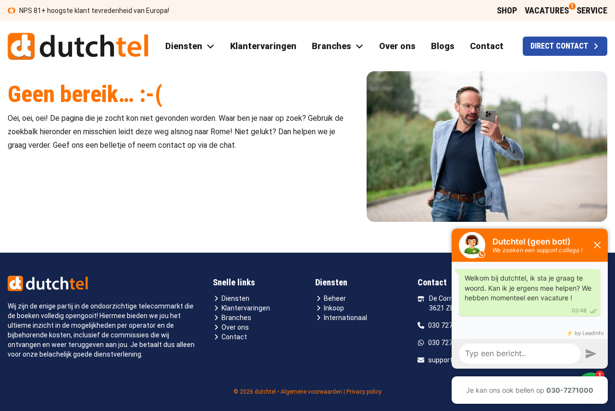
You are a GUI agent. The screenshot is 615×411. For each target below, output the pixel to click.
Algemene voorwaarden (311, 391)
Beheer (335, 298)
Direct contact (559, 46)
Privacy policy (363, 391)
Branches (236, 317)
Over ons (235, 327)
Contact (234, 337)
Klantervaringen (245, 308)
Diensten (235, 298)
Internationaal (345, 317)
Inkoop (334, 308)
